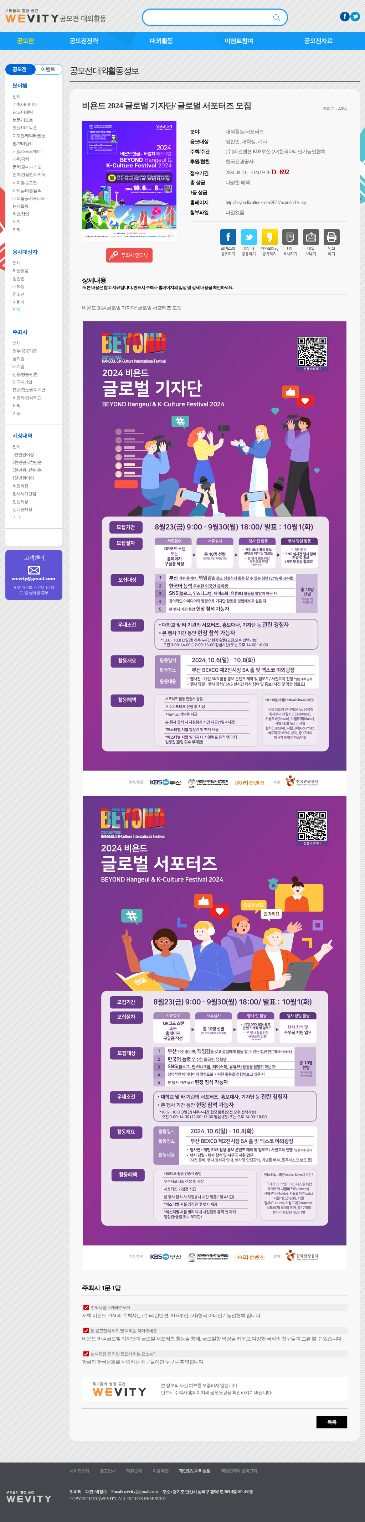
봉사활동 (20, 206)
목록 (331, 1422)
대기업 (18, 366)
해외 (16, 221)
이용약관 (160, 1470)
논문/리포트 (22, 120)
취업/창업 (20, 214)
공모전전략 (84, 40)
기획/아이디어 (24, 104)
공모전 (25, 40)
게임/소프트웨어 (26, 151)
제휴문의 (134, 1470)
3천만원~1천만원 (27, 470)
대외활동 (161, 40)
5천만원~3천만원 (27, 462)
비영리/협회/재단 (26, 397)
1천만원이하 (23, 478)
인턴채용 (20, 501)
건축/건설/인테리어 (28, 174)
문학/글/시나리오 (26, 167)
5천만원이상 (23, 454)
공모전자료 (318, 40)
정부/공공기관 (24, 350)
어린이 (18, 302)
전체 (16, 96)
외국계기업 (22, 382)
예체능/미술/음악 (26, 190)
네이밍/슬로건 (24, 182)
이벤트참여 (239, 40)
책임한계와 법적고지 (239, 1470)
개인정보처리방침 (194, 1470)
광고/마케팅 (22, 112)
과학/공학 (20, 159)
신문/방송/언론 (24, 374)
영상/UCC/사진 (24, 127)
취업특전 (20, 485)
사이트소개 (79, 1470)
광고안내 (107, 1470)
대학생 (18, 286)
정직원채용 (22, 509)
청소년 (18, 294)
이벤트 (48, 69)
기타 (16, 229)
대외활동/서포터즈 (28, 198)
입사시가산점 (24, 493)
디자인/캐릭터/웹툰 (28, 135)
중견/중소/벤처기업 (28, 390)
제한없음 (20, 270)
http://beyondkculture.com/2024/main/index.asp (266, 202)
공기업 (18, 358)
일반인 (18, 278)
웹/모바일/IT (22, 143)
